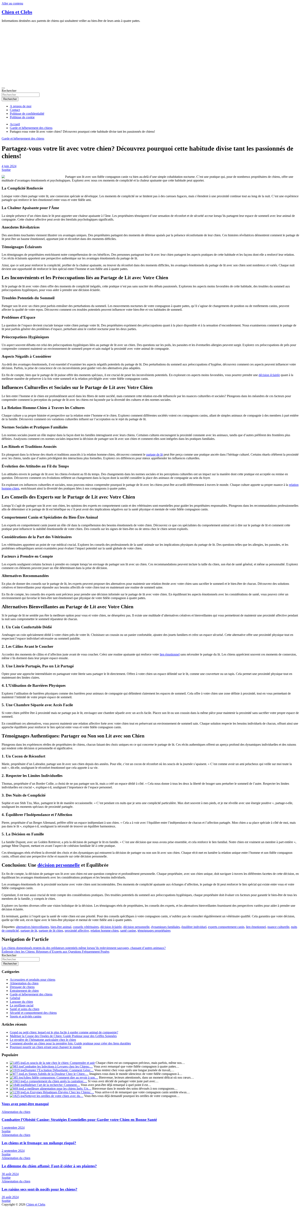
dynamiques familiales (165, 927)
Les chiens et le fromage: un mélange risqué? (39, 1143)
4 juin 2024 (9, 166)
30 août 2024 (10, 1174)
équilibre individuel (193, 927)
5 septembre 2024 (13, 1127)
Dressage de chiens (22, 987)
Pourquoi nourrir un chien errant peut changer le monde (45, 1047)
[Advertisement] (150, 54)
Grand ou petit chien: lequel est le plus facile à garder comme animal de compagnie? (64, 1032)
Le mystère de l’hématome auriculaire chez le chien (43, 1039)
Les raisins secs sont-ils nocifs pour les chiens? (39, 1189)
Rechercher (9, 90)
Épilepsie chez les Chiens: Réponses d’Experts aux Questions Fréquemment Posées (55, 951)
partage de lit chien (51, 930)
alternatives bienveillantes (32, 927)
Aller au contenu (12, 3)
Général (15, 998)
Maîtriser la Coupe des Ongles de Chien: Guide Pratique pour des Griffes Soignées (63, 1036)
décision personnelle (58, 865)
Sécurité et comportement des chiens (33, 1012)
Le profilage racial (21, 1005)
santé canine (128, 930)
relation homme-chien (105, 930)
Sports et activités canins (25, 1016)
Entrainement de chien (24, 990)
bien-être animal (61, 927)
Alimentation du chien (24, 983)
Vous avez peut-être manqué (25, 1104)
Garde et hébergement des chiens (23, 138)
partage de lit (154, 454)
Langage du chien (21, 1001)
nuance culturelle (278, 927)
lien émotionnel (170, 654)
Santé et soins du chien (24, 1009)
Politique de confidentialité (27, 113)
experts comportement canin (226, 927)
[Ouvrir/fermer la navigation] (3, 88)
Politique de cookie (22, 117)
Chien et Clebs (17, 12)
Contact (15, 110)
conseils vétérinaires (86, 927)
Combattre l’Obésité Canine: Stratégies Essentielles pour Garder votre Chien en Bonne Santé (79, 1119)
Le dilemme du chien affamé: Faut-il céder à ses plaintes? (49, 1166)
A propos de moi (20, 106)
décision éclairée (269, 375)
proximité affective (77, 930)
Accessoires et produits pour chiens (32, 979)
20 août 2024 (10, 1197)
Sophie (6, 169)
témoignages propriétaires (154, 930)
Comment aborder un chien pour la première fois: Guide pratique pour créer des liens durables (70, 1043)
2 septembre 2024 (13, 1150)
